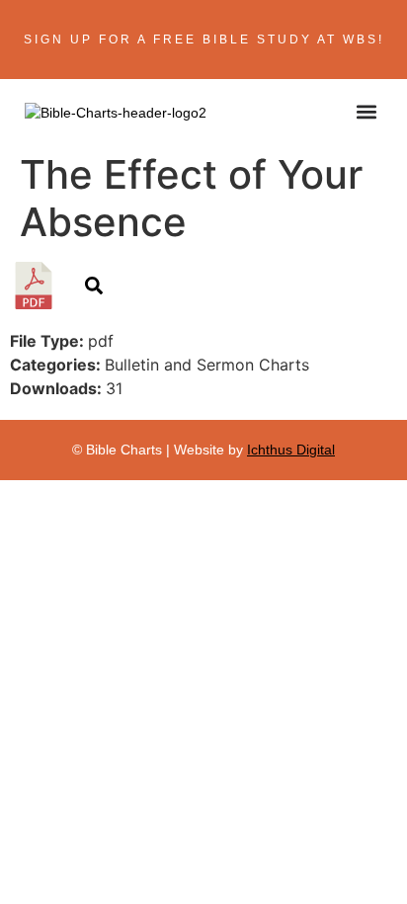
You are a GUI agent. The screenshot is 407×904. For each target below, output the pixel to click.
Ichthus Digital (291, 449)
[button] (366, 111)
